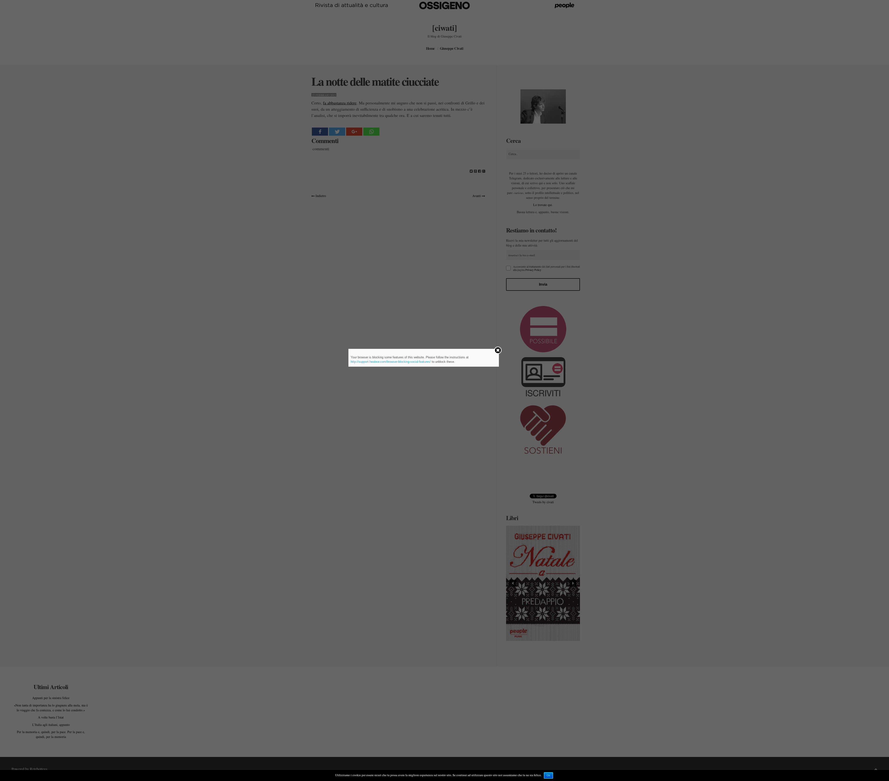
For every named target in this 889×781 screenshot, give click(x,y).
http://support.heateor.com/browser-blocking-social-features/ (391, 361)
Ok (548, 775)
